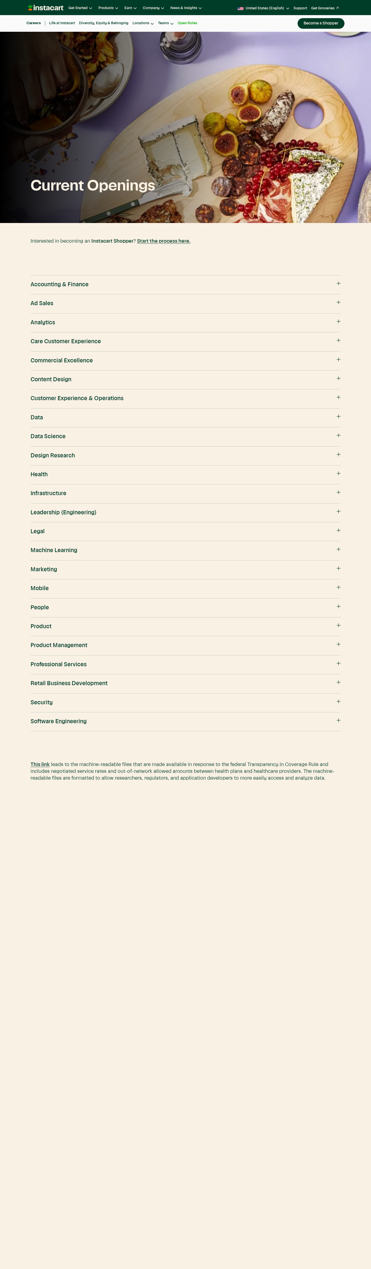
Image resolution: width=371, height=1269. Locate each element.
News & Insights (183, 8)
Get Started (78, 8)
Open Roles (187, 23)
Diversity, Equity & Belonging (103, 23)
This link (40, 764)
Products (106, 8)
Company (151, 8)
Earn (128, 8)
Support (300, 8)
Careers (33, 23)
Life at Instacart (62, 23)
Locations (140, 23)
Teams (163, 23)
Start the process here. (164, 241)
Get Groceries (322, 8)
